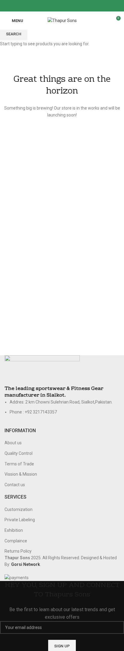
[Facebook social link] (48, 6)
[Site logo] (62, 20)
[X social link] (55, 6)
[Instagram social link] (62, 6)
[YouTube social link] (69, 6)
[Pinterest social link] (76, 6)
